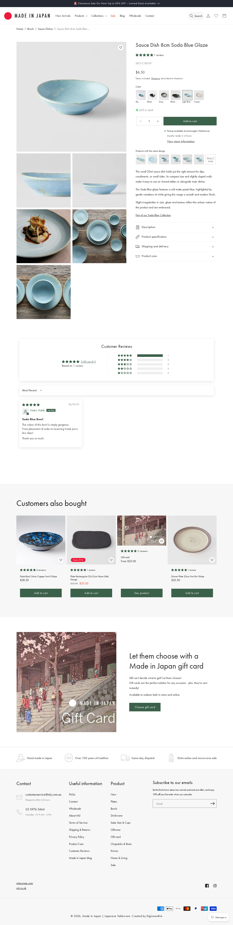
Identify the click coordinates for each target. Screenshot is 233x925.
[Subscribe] (212, 803)
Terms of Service (78, 823)
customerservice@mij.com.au (43, 794)
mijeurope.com (24, 883)
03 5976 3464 (35, 809)
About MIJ (74, 815)
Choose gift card (145, 707)
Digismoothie (154, 916)
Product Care (76, 844)
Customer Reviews (79, 851)
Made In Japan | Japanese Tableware (106, 916)
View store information (181, 141)
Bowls (114, 809)
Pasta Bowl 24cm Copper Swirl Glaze (38, 576)
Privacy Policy (76, 837)
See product (141, 593)
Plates (114, 801)
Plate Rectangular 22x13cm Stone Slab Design (89, 578)
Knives (114, 851)
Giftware (116, 830)
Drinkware (117, 815)
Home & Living (119, 858)
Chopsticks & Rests (121, 844)
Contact (73, 801)
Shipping (155, 78)
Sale (113, 865)
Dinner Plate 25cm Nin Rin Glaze (187, 576)
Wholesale (75, 809)
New (113, 794)
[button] (81, 16)
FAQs (72, 794)
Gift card (125, 557)
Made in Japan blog (80, 858)
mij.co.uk (21, 888)
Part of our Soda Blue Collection (153, 215)
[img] (31, 405)
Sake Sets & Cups (121, 823)
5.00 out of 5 (88, 362)
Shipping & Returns (79, 830)
